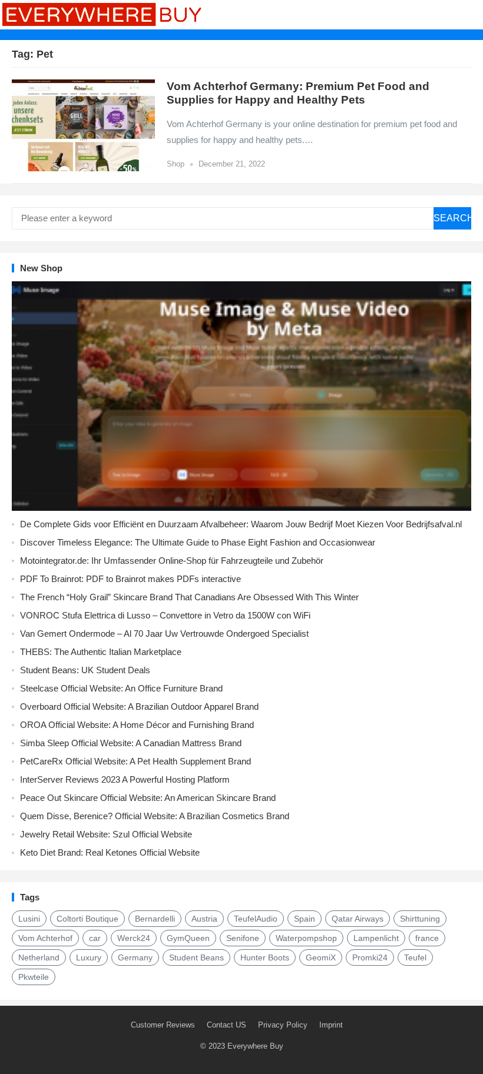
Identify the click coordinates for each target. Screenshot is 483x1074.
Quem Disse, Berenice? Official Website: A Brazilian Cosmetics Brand (154, 816)
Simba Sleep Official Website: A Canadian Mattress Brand (131, 743)
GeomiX (321, 957)
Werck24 (133, 938)
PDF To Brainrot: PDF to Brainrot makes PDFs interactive (130, 579)
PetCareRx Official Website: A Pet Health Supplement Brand (135, 761)
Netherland (38, 957)
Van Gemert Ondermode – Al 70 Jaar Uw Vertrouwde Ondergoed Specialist (164, 634)
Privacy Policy (282, 1024)
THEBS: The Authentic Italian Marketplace (100, 652)
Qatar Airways (357, 918)
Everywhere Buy (255, 1046)
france (427, 938)
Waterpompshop (306, 938)
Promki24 (370, 957)
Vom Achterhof (45, 938)
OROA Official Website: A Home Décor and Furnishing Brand (137, 725)
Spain (304, 918)
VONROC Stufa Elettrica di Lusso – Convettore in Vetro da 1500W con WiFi (165, 615)
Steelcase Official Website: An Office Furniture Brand (121, 688)
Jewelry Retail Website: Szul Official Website (106, 834)
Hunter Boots (264, 957)
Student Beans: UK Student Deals (85, 670)
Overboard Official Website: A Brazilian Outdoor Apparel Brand (139, 706)
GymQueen (188, 938)
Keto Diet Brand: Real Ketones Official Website (110, 852)
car (95, 938)
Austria (204, 918)
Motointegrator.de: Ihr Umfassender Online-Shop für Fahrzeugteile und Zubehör (171, 561)
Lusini (29, 918)
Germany (135, 957)
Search (452, 218)
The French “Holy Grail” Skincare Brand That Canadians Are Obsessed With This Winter (189, 597)
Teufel (415, 957)
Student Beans (196, 957)
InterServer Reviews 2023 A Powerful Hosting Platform (125, 779)
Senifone (242, 938)
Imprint (331, 1024)
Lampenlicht (376, 938)
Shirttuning (420, 918)
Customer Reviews (163, 1024)
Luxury (88, 957)
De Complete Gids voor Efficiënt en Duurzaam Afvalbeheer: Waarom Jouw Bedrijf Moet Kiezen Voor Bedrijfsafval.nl (241, 524)
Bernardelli (155, 918)
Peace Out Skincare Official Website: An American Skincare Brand (148, 798)
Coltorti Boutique (87, 918)
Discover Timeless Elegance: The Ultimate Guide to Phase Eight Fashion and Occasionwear (197, 542)
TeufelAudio (255, 918)
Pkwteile (33, 977)
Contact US (226, 1024)
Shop (175, 163)
